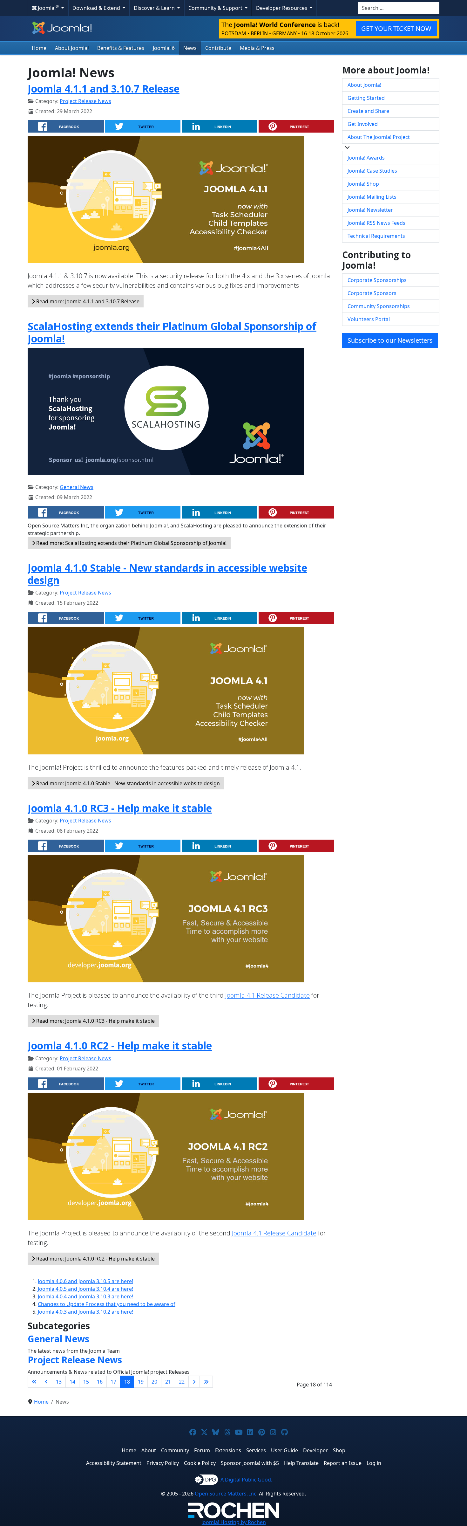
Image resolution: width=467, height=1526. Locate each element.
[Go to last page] (206, 1382)
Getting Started (366, 97)
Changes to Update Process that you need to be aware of (106, 1304)
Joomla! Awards (366, 157)
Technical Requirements (376, 235)
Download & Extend (96, 7)
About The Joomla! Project (379, 137)
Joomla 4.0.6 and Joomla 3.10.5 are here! (85, 1281)
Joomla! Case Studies (372, 170)
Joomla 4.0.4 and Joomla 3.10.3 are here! (85, 1296)
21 (168, 1381)
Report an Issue (343, 1463)
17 (113, 1381)
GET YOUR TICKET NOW (396, 28)
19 (141, 1381)
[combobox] (398, 8)
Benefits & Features (120, 48)
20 (154, 1381)
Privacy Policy (162, 1463)
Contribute (218, 48)
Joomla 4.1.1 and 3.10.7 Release (103, 88)
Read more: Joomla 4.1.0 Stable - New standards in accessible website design (127, 783)
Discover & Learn (155, 7)
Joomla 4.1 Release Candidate (267, 995)
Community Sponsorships (379, 306)
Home (39, 48)
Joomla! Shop (363, 183)
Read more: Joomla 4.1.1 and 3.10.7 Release (87, 301)
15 (86, 1381)
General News (76, 487)
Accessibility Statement (113, 1463)
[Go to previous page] (46, 1382)
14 (72, 1381)
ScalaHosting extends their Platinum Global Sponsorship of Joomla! (172, 332)
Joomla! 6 (164, 48)
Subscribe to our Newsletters (390, 340)
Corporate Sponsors (372, 293)
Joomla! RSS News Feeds (376, 222)
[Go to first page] (34, 1382)
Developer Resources (282, 7)
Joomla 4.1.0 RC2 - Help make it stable (120, 1045)
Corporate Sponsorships (377, 280)
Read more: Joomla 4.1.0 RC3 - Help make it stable (95, 1020)
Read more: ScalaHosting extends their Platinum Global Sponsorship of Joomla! (131, 543)
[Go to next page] (194, 1382)
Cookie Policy (200, 1463)
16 (100, 1381)
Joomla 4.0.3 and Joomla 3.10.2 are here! (85, 1311)
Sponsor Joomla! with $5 (250, 1463)
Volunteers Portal (369, 319)
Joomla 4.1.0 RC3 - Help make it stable (120, 808)
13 (59, 1381)
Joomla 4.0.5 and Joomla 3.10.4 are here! (85, 1288)
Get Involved (363, 123)
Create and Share (368, 110)
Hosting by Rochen (233, 1522)
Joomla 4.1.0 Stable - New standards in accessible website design (167, 574)
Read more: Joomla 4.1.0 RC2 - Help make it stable (95, 1258)
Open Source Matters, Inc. (226, 1493)
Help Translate (301, 1463)
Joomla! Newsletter (370, 209)
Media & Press (257, 48)
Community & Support (216, 7)
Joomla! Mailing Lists (372, 196)
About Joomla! (72, 48)
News (190, 48)
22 (182, 1381)
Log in (374, 1463)
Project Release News (85, 101)
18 (127, 1381)
